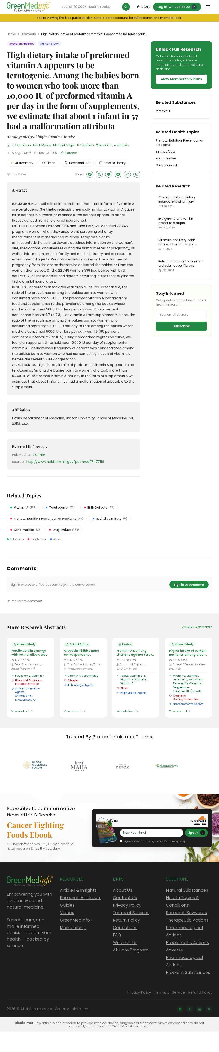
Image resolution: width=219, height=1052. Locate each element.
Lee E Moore (42, 145)
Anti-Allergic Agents (81, 685)
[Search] (126, 7)
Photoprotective (25, 699)
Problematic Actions (187, 942)
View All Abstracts (197, 627)
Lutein (177, 679)
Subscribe (181, 326)
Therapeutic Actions (187, 920)
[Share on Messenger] (108, 174)
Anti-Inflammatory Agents (27, 690)
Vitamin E (179, 675)
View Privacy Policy (174, 841)
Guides (67, 905)
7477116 (38, 454)
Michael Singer (64, 145)
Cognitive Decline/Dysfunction (186, 697)
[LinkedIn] (199, 1009)
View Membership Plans (181, 79)
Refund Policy (200, 992)
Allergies (73, 680)
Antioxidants (23, 696)
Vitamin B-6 (137, 675)
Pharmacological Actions (184, 931)
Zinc (184, 679)
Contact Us (125, 898)
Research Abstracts (80, 898)
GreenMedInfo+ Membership (76, 924)
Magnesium (181, 687)
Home (11, 34)
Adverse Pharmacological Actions (184, 957)
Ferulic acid (22, 675)
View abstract (20, 711)
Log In (162, 6)
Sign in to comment (189, 584)
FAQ (117, 935)
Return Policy (126, 920)
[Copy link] (127, 174)
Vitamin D (140, 679)
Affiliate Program (131, 950)
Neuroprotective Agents (188, 704)
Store (146, 6)
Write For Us (125, 942)
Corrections (125, 928)
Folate (124, 675)
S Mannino (104, 145)
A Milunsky (121, 145)
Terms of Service (169, 992)
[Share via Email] (136, 174)
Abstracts (28, 34)
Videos (67, 913)
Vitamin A (38, 675)
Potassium (196, 679)
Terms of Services (131, 913)
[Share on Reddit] (118, 174)
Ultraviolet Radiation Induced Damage (28, 682)
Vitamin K (192, 675)
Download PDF (79, 163)
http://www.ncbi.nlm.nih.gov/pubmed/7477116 (65, 461)
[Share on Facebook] (89, 174)
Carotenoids (90, 675)
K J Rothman (21, 145)
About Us (122, 890)
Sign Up (193, 833)
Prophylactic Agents (133, 693)
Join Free (182, 6)
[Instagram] (180, 1009)
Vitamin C (126, 683)
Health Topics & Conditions (182, 901)
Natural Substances (187, 890)
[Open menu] (208, 7)
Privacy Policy (127, 905)
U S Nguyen (85, 145)
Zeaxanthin (180, 683)
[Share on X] (99, 174)
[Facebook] (189, 1009)
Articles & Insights (78, 890)
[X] (209, 1009)
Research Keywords (186, 913)
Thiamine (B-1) (182, 691)
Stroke (124, 688)
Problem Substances (188, 972)
